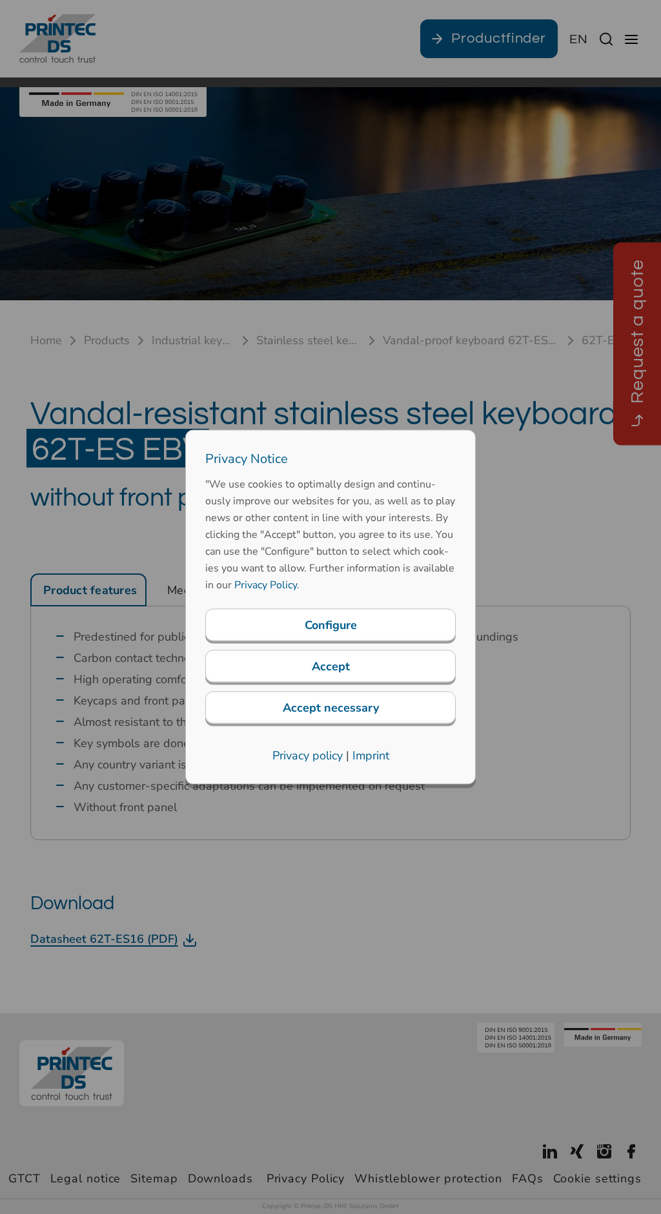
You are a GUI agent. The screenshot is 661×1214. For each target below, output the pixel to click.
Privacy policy (307, 755)
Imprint (370, 755)
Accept (331, 666)
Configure (331, 625)
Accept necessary (331, 707)
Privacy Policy (265, 585)
